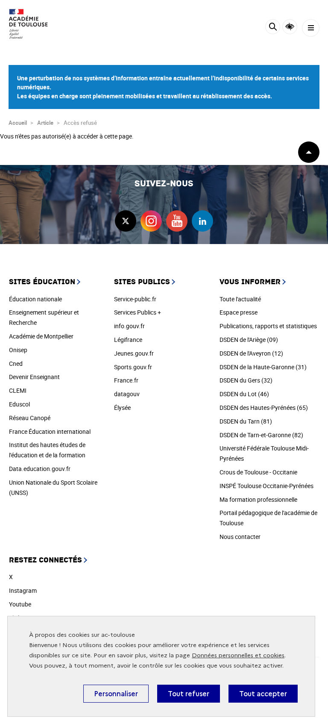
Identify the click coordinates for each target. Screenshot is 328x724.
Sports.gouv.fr (133, 367)
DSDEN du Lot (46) (244, 394)
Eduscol (19, 404)
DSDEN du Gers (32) (246, 380)
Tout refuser (188, 694)
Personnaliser (116, 694)
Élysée (122, 407)
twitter (125, 221)
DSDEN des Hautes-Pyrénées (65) (264, 407)
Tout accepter (263, 694)
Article (45, 123)
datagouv (127, 394)
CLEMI (17, 390)
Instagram (23, 590)
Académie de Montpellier (41, 336)
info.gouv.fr (129, 326)
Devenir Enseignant (34, 377)
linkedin (202, 221)
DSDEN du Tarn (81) (246, 421)
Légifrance (128, 340)
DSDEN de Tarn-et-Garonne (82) (261, 435)
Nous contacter (240, 537)
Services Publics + (137, 312)
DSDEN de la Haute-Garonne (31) (263, 367)
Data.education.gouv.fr (39, 469)
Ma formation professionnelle (258, 499)
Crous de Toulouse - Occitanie (258, 472)
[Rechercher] (272, 28)
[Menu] (310, 28)
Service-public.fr (135, 299)
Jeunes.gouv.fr (134, 353)
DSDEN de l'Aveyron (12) (251, 353)
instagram (151, 221)
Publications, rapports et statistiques (268, 326)
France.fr (126, 380)
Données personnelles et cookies (238, 655)
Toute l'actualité (240, 299)
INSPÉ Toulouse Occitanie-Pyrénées (266, 486)
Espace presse (239, 312)
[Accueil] (32, 24)
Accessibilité (289, 26)
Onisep (18, 350)
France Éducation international (50, 431)
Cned (16, 363)
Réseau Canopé (29, 418)
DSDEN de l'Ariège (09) (249, 340)
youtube (176, 221)
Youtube (20, 604)
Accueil (18, 123)
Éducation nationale (35, 299)
